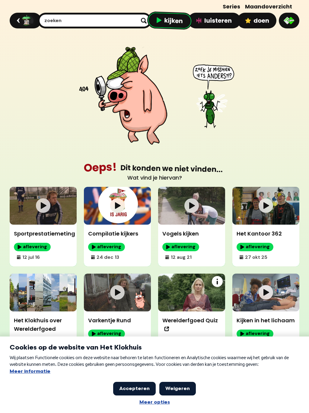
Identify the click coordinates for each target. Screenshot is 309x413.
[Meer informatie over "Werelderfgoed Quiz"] (217, 281)
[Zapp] (289, 20)
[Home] (25, 20)
